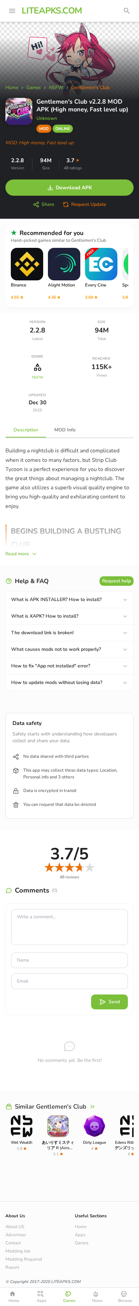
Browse (125, 1300)
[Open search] (127, 11)
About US (14, 1227)
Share (47, 204)
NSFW (37, 377)
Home (81, 1227)
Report (12, 1267)
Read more (17, 554)
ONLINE (62, 128)
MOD (44, 128)
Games (81, 1243)
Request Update (88, 204)
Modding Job (17, 1251)
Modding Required (23, 1259)
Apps (80, 1235)
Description (25, 430)
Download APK (74, 187)
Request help (116, 581)
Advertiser (15, 1235)
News (97, 1300)
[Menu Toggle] (12, 11)
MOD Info (65, 430)
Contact (13, 1243)
